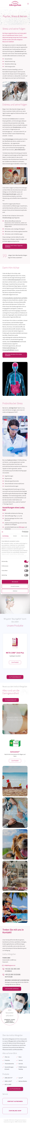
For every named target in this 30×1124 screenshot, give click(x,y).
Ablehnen (15, 591)
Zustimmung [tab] (5, 536)
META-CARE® (8, 1084)
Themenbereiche (9, 1064)
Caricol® (21, 1078)
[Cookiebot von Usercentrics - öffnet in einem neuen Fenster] (22, 532)
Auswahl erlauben (15, 586)
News (20, 1057)
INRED (16, 1122)
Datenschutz (7, 1122)
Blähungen (22, 527)
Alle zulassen (15, 582)
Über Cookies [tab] (24, 536)
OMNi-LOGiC (8, 1081)
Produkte (7, 1060)
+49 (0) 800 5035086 (12, 974)
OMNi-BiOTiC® (8, 1078)
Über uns (7, 1057)
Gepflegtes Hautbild (15, 656)
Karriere (21, 1064)
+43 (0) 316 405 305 (12, 969)
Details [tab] (15, 536)
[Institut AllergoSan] (15, 3)
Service (21, 1060)
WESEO (24, 1122)
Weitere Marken (23, 1081)
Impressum (23, 1120)
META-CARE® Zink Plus (15, 652)
